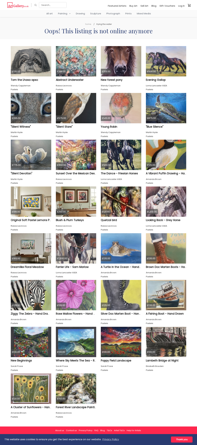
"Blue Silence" (154, 127)
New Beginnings (21, 360)
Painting (63, 13)
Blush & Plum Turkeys (70, 220)
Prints (128, 13)
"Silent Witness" (21, 127)
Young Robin (109, 127)
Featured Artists (117, 5)
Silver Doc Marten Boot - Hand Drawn (125, 314)
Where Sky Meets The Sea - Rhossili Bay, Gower (87, 360)
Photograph (113, 13)
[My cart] (189, 5)
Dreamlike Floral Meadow (27, 267)
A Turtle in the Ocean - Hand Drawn (124, 267)
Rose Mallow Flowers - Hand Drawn (79, 314)
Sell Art (144, 5)
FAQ (96, 430)
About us (59, 430)
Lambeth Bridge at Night (162, 360)
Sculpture (95, 13)
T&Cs (109, 430)
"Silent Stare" (64, 127)
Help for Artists (134, 430)
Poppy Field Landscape (116, 360)
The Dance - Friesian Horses (119, 173)
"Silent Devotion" (21, 173)
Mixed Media (144, 13)
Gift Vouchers (167, 5)
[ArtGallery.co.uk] (18, 5)
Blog (153, 5)
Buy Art (133, 5)
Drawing (80, 13)
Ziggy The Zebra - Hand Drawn (31, 314)
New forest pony (112, 80)
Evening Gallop (156, 80)
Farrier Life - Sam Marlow (72, 267)
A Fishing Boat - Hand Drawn (165, 314)
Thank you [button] (182, 439)
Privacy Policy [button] (110, 439)
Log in (181, 5)
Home (88, 24)
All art (49, 13)
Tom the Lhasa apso (24, 80)
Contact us (71, 430)
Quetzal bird (109, 220)
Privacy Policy (85, 430)
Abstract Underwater (70, 80)
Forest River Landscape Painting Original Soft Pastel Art (92, 407)
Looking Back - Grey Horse (163, 220)
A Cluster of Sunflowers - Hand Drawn (36, 407)
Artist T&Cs (119, 430)
